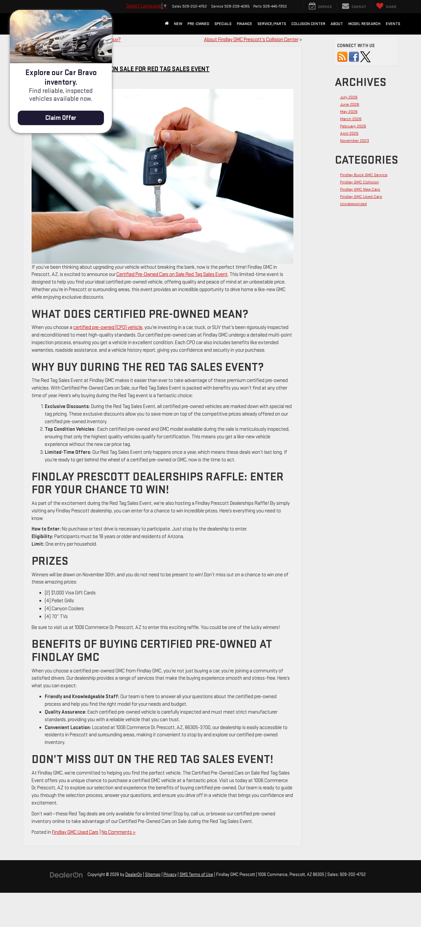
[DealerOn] (66, 874)
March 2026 (350, 119)
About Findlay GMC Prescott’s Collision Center (251, 40)
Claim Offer (60, 118)
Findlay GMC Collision (359, 182)
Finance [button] (244, 23)
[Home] (166, 23)
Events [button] (393, 23)
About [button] (337, 23)
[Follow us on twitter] (365, 56)
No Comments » (119, 832)
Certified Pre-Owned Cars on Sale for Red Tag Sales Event (120, 69)
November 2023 (354, 140)
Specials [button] (223, 23)
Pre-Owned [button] (198, 23)
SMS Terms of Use (196, 874)
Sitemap (153, 874)
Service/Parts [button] (272, 23)
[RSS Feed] (342, 56)
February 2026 (353, 126)
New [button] (178, 23)
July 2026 (349, 97)
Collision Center (308, 23)
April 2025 (349, 133)
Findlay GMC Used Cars (75, 832)
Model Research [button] (364, 23)
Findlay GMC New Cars (360, 189)
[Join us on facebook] (354, 56)
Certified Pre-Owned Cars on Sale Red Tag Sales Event (172, 274)
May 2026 (349, 111)
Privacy (170, 874)
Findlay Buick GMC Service (363, 174)
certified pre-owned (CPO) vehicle (107, 327)
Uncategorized (353, 203)
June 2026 (349, 104)
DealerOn (133, 874)
